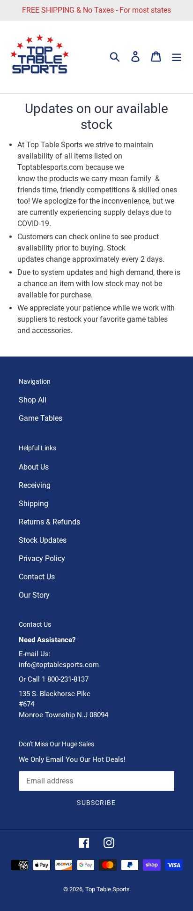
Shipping (33, 503)
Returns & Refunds (49, 521)
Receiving (35, 485)
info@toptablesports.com (59, 664)
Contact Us (37, 576)
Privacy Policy (42, 558)
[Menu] (176, 56)
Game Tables (40, 418)
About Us (34, 467)
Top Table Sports (107, 889)
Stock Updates (43, 540)
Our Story (34, 595)
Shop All (32, 399)
